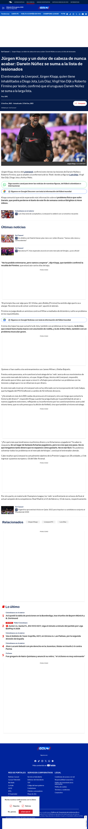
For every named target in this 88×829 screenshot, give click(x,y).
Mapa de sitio (32, 794)
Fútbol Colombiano (21, 623)
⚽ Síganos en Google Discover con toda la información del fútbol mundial (40, 191)
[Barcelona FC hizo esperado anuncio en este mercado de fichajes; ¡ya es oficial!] (7, 251)
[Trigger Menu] (3, 8)
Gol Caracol (30, 2)
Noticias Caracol (13, 777)
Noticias (28, 806)
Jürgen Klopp (33, 522)
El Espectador (12, 794)
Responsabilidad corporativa (64, 780)
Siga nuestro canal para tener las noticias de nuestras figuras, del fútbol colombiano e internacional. (44, 184)
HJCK (10, 788)
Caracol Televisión (14, 780)
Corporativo (59, 792)
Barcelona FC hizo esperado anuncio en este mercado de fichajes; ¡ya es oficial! (48, 251)
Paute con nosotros (34, 796)
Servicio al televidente (35, 777)
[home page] (10, 2)
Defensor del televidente (36, 780)
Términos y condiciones (62, 789)
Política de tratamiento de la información (64, 783)
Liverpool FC (48, 522)
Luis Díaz (63, 522)
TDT (29, 782)
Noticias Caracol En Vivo (60, 2)
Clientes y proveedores (35, 791)
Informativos (75, 2)
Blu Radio (11, 782)
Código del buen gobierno (36, 785)
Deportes (16, 806)
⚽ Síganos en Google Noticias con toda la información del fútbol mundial (39, 320)
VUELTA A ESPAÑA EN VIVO (31, 14)
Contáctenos (32, 788)
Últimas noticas (19, 2)
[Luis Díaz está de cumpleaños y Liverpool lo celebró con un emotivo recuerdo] (7, 214)
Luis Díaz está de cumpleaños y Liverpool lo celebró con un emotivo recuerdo (48, 214)
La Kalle (11, 785)
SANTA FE (15, 14)
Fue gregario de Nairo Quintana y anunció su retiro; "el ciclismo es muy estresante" (45, 656)
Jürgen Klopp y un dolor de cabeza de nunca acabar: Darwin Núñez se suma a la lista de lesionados (44, 51)
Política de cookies (61, 787)
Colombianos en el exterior (24, 211)
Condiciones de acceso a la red (65, 777)
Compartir (81, 103)
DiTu (9, 791)
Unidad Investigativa (43, 2)
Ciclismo (9, 653)
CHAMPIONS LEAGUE (51, 14)
